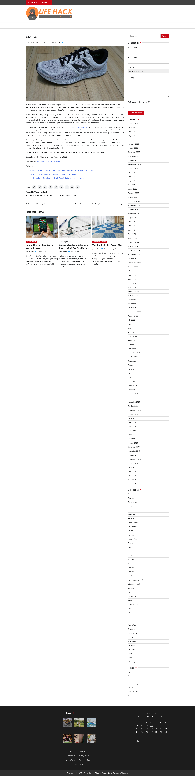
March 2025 (132, 189)
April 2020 (132, 431)
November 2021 (134, 353)
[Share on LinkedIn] (45, 187)
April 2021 (132, 382)
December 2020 (134, 398)
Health (130, 576)
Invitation (131, 588)
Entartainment (133, 523)
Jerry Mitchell (55, 42)
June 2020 (132, 422)
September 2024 (134, 214)
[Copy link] (77, 187)
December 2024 (134, 201)
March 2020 (132, 435)
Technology (132, 645)
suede (73, 195)
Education (131, 514)
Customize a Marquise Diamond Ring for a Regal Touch (53, 174)
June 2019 (132, 472)
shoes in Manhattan (79, 127)
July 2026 (131, 128)
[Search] (167, 25)
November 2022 (134, 304)
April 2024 (132, 234)
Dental (130, 506)
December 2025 (134, 152)
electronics (132, 518)
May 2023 (132, 279)
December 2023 (134, 251)
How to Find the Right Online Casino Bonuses (39, 246)
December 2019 (134, 447)
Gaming (131, 560)
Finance (131, 543)
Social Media (132, 633)
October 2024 (133, 209)
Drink (130, 510)
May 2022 (132, 328)
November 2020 (134, 402)
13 (151, 725)
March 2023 (132, 287)
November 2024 (134, 205)
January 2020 (133, 443)
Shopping (131, 629)
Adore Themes (121, 773)
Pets (129, 617)
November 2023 (134, 255)
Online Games (31, 242)
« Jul (137, 741)
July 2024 (131, 222)
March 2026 (132, 140)
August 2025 (133, 169)
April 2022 (132, 332)
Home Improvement (99, 242)
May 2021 (132, 377)
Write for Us (132, 688)
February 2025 (133, 193)
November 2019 (134, 451)
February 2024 (133, 242)
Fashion (36, 195)
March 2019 (132, 484)
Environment (132, 527)
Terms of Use (133, 692)
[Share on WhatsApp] (50, 187)
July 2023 (131, 271)
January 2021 (133, 394)
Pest (129, 609)
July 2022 (131, 320)
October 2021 (133, 357)
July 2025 (131, 173)
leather (43, 195)
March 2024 (132, 238)
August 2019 (133, 463)
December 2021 (134, 349)
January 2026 (133, 148)
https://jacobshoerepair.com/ (49, 161)
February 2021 (133, 390)
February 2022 (133, 341)
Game (130, 555)
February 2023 (133, 291)
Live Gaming (132, 596)
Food (130, 547)
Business (131, 498)
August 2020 (133, 414)
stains (67, 195)
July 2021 (131, 369)
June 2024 (132, 226)
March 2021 (132, 386)
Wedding (131, 662)
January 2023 (133, 295)
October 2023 (133, 259)
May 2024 (132, 230)
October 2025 (133, 160)
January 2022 (133, 345)
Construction (132, 502)
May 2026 (132, 136)
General (131, 568)
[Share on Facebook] (34, 187)
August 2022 (133, 316)
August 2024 (133, 218)
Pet (129, 613)
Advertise (131, 696)
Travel (130, 658)
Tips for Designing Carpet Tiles (107, 245)
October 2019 (133, 455)
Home (130, 672)
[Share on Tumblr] (67, 187)
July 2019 (131, 468)
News (130, 600)
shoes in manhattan (55, 195)
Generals (131, 572)
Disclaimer (132, 680)
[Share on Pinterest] (56, 187)
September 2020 (134, 410)
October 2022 (133, 308)
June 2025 (132, 177)
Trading (131, 654)
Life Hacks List (88, 773)
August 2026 (133, 123)
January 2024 (133, 246)
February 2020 (133, 439)
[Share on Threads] (72, 187)
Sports (130, 637)
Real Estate (132, 625)
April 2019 (132, 480)
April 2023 (132, 283)
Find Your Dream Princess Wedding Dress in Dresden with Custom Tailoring (61, 170)
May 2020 (132, 427)
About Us (131, 676)
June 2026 (132, 132)
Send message (136, 113)
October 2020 (133, 406)
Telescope (131, 650)
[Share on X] (40, 187)
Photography (133, 621)
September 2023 (134, 263)
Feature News (133, 539)
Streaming (132, 641)
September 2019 (134, 459)
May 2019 (132, 476)
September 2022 (134, 312)
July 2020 (131, 418)
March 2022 (132, 336)
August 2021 (133, 365)
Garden (130, 564)
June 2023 (132, 275)
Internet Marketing (135, 584)
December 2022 (134, 300)
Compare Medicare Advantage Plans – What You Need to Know (74, 246)
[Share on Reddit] (61, 187)
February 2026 (133, 144)
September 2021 (134, 361)
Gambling (131, 551)
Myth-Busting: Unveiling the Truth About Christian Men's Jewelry (57, 178)
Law (129, 592)
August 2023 (133, 267)
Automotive (132, 494)
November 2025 (134, 156)
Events (130, 531)
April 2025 (132, 185)
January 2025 (133, 197)
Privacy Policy (133, 684)
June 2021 (132, 373)
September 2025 (134, 164)
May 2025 (132, 181)
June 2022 (132, 324)
